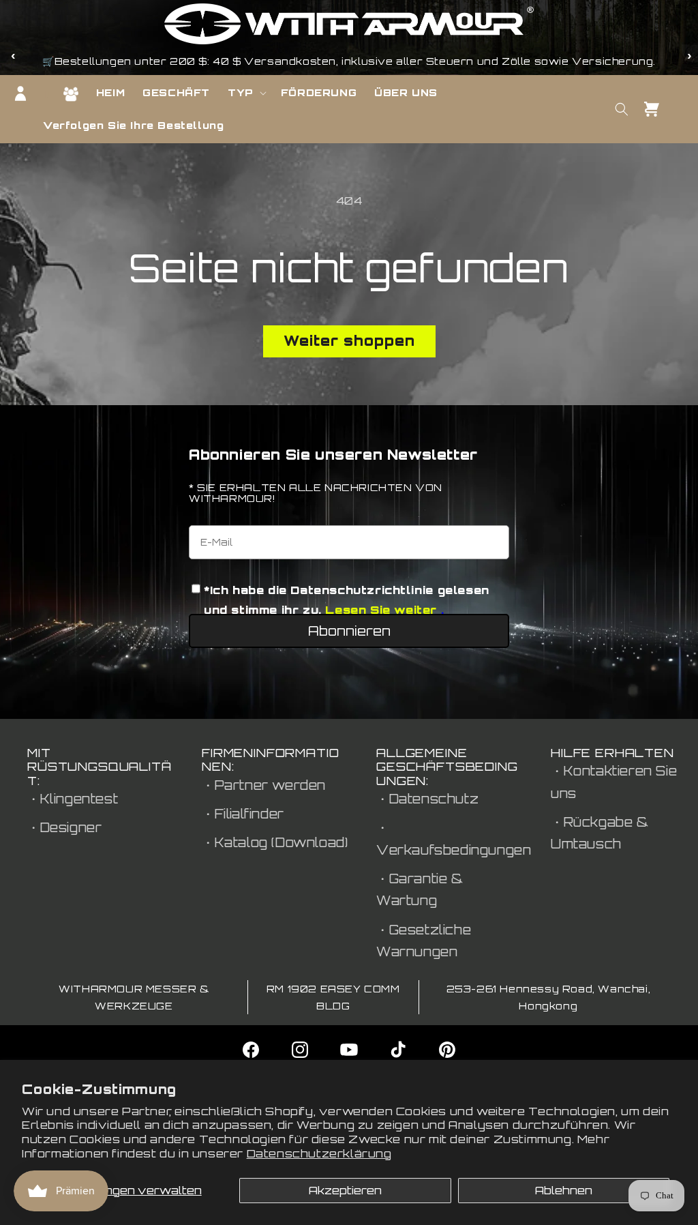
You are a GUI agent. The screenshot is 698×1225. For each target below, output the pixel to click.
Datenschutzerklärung (319, 1153)
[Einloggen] (20, 93)
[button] (245, 93)
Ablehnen (563, 1190)
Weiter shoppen (349, 340)
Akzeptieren (345, 1190)
